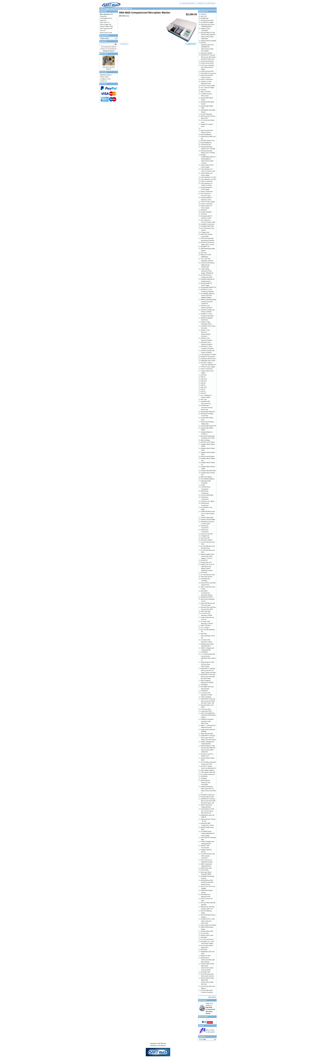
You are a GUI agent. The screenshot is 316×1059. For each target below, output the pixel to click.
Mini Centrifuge (205, 440)
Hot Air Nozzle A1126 (207, 71)
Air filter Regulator (206, 212)
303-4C (203, 377)
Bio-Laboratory (116, 8)
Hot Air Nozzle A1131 (207, 61)
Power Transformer (207, 79)
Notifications (202, 1000)
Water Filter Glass (206, 868)
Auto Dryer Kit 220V (109, 67)
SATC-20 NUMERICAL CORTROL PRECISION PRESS (208, 715)
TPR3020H (204, 652)
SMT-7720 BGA (205, 625)
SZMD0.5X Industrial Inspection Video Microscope (207, 721)
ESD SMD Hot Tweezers (208, 73)
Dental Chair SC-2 (206, 562)
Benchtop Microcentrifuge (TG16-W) (208, 635)
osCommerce (162, 1045)
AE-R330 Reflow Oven (208, 140)
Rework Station (104, 26)
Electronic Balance (206, 477)
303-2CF (203, 89)
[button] (187, 3)
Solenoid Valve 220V (207, 931)
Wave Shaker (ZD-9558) (208, 925)
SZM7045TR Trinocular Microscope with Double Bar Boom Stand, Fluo (208, 57)
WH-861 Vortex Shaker (208, 442)
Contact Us (103, 81)
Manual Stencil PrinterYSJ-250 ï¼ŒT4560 (205, 782)
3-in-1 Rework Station (207, 87)
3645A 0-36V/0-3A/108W (208, 40)
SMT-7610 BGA (205, 611)
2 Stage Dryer (205, 536)
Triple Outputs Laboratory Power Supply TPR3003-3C (207, 271)
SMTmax (163, 1043)
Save (210, 1022)
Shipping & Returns (106, 75)
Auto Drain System (206, 576)
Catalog (106, 8)
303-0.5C (204, 381)
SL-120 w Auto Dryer (207, 939)
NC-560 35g (204, 870)
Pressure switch (206, 709)
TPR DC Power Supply (208, 85)
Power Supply (104, 24)
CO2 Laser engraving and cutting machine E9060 (207, 67)
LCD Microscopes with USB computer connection (208, 856)
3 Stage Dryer (205, 232)
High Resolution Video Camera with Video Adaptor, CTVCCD (207, 556)
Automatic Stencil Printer (208, 358)
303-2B (203, 383)
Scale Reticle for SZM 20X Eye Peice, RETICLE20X (207, 664)
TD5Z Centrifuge (206, 697)
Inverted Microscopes (207, 796)
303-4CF (203, 393)
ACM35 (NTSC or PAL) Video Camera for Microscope (208, 921)
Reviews (201, 1025)
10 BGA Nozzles (206, 144)
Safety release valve (207, 935)
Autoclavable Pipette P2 (208, 411)
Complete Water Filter (207, 226)
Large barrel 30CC (206, 711)
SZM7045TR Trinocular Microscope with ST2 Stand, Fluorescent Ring (208, 737)
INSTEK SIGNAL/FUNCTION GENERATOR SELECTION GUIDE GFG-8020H (207, 47)
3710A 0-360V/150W (207, 517)
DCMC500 (204, 776)
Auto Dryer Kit (205, 538)
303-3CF (203, 14)
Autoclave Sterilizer (207, 53)
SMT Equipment (105, 28)
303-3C (203, 389)
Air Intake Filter (205, 972)
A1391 (203, 485)
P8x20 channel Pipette (207, 456)
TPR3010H (204, 684)
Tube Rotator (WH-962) (208, 772)
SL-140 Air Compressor (208, 774)
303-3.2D (204, 252)
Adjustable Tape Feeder (208, 360)
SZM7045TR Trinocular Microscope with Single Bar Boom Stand (208, 676)
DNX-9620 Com (127, 8)
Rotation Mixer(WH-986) (208, 470)
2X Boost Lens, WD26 (207, 501)
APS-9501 (204, 937)
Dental (102, 16)
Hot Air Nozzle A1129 (207, 63)
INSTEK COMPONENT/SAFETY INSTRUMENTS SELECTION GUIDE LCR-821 (208, 159)
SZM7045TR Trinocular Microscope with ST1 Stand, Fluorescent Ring (208, 670)
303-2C (203, 385)
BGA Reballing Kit (206, 134)
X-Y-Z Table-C (205, 627)
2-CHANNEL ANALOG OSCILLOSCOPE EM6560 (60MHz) (208, 295)
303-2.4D (204, 16)
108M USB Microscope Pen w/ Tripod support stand (208, 513)
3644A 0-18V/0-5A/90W (208, 519)
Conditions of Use (105, 79)
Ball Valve (204, 210)
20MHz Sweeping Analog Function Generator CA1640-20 (208, 301)
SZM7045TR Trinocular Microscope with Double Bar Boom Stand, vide (208, 801)
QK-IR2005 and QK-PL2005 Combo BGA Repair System (207, 882)
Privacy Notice (104, 77)
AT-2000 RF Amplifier (207, 22)
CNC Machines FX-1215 (208, 177)
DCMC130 (204, 560)
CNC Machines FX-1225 (208, 179)
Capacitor (204, 214)
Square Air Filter (206, 955)
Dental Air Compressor (208, 224)
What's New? (104, 53)
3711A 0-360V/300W (207, 495)
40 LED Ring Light (206, 114)
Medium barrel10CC (207, 597)
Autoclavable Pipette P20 (208, 426)
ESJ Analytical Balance (208, 479)
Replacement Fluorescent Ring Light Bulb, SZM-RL (208, 960)
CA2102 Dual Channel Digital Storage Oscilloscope (207, 265)
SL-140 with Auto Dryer (208, 574)
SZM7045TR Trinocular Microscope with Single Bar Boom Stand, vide (208, 701)
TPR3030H (204, 690)
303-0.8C (204, 375)
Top (101, 8)
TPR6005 (204, 778)
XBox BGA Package (207, 733)
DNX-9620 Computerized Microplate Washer (206, 593)
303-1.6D (204, 399)
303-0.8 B (204, 379)
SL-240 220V (205, 933)
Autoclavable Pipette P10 (208, 287)
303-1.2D (204, 387)
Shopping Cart (203, 11)
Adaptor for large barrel (208, 356)
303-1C (203, 391)
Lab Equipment (104, 18)
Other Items (103, 22)
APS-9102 (204, 572)
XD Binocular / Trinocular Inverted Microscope (206, 407)
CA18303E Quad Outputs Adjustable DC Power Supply (208, 833)
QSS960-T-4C (205, 246)
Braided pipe (204, 18)
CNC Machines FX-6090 (208, 354)
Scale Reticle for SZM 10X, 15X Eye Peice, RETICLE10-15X (207, 811)
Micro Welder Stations (207, 770)
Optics (102, 20)
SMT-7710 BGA (205, 91)
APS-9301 (204, 949)
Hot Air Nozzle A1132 (207, 20)
